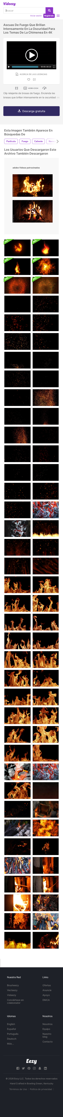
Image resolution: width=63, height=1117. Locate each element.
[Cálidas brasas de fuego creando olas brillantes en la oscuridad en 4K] (45, 322)
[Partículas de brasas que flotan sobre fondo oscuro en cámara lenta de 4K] (17, 472)
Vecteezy (12, 990)
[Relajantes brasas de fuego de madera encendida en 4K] (45, 304)
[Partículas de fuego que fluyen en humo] (45, 790)
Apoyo (46, 995)
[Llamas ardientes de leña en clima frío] (17, 921)
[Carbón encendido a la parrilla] (17, 528)
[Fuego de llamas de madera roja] (45, 940)
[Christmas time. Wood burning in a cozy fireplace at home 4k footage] (33, 186)
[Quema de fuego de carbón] (45, 509)
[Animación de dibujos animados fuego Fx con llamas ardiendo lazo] (45, 247)
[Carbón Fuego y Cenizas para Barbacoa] (17, 827)
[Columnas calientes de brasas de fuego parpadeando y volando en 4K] (17, 341)
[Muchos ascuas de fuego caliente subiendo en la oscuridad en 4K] (17, 322)
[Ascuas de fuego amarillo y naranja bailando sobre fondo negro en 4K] (45, 378)
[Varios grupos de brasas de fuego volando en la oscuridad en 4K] (45, 491)
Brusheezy (13, 985)
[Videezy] (9, 4)
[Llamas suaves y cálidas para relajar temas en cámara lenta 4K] (17, 584)
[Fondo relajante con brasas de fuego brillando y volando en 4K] (17, 397)
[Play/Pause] (9, 66)
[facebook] (17, 1068)
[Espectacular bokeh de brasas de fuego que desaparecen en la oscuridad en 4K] (45, 453)
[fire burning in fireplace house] (33, 212)
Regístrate (49, 15)
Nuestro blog (47, 1035)
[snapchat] (39, 1068)
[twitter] (23, 1068)
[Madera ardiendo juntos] (45, 921)
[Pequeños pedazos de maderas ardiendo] (45, 902)
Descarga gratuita (33, 111)
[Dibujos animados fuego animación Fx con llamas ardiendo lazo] (17, 266)
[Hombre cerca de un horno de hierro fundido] (45, 809)
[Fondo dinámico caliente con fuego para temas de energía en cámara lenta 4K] (17, 734)
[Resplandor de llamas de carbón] (17, 771)
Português (12, 1033)
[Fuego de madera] (17, 865)
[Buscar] (49, 10)
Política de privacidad (41, 1089)
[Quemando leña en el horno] (45, 884)
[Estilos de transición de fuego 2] (45, 827)
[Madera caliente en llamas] (17, 902)
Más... (10, 1043)
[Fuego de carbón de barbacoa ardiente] (45, 771)
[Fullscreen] (54, 66)
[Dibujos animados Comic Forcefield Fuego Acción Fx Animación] (17, 247)
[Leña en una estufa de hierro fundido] (17, 884)
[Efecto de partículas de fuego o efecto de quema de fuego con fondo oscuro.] (17, 809)
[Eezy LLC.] (31, 1061)
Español (11, 1028)
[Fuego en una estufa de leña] (17, 846)
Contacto (48, 1041)
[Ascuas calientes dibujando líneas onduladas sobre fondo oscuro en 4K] (17, 453)
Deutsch (11, 1038)
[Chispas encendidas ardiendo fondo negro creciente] (45, 528)
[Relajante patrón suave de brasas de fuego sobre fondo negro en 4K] (17, 416)
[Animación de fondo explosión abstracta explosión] (17, 285)
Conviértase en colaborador (15, 1001)
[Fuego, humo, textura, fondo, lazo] (45, 266)
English (11, 1024)
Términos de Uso (18, 1089)
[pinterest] (29, 1068)
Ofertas (47, 985)
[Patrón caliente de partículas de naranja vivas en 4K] (17, 435)
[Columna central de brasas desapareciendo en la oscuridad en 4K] (45, 416)
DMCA (46, 999)
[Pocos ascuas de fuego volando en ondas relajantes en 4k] (45, 341)
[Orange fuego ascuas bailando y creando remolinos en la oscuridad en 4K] (17, 360)
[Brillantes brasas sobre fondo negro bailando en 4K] (17, 491)
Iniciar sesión (36, 15)
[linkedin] (45, 1068)
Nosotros (48, 1024)
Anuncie (47, 990)
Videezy (11, 995)
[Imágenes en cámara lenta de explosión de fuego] (17, 940)
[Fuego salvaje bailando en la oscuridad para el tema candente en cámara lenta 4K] (17, 659)
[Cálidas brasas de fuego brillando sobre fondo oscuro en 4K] (45, 472)
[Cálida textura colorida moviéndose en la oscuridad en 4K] (45, 397)
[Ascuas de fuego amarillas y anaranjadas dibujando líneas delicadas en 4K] (45, 360)
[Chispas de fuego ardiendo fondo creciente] (17, 547)
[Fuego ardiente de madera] (45, 846)
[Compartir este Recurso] (35, 79)
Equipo (46, 1028)
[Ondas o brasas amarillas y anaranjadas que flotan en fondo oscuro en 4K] (17, 378)
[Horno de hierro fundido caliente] (45, 865)
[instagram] (34, 1068)
